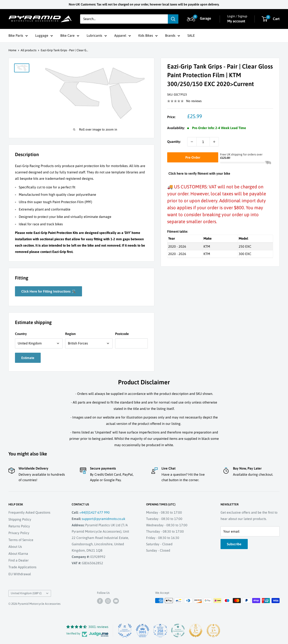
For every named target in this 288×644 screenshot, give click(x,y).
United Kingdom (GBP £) (26, 593)
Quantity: (174, 141)
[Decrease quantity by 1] (191, 141)
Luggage (41, 35)
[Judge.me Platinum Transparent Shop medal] (178, 630)
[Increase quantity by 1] (214, 141)
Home (12, 50)
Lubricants (94, 35)
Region (70, 334)
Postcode (122, 334)
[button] (200, 19)
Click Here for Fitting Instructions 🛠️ (48, 291)
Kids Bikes (145, 35)
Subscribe (234, 544)
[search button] (173, 19)
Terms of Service (20, 540)
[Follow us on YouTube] (116, 601)
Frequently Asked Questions (29, 512)
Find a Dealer (18, 560)
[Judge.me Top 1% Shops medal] (195, 630)
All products (28, 50)
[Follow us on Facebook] (100, 601)
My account (236, 21)
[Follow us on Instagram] (108, 601)
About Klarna (18, 553)
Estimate (27, 358)
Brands (170, 35)
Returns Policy (19, 526)
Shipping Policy (19, 519)
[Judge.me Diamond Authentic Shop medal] (125, 630)
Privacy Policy (18, 533)
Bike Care (67, 35)
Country (21, 334)
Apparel (120, 35)
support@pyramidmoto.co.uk (103, 519)
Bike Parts (15, 35)
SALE (191, 35)
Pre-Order (192, 157)
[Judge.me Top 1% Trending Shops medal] (213, 630)
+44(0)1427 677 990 (94, 512)
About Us (15, 546)
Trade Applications (22, 567)
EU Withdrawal (19, 574)
